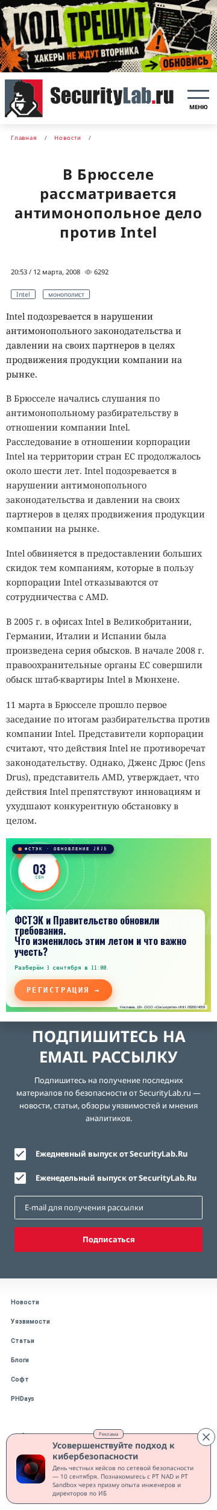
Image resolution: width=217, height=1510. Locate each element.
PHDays (22, 1399)
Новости (25, 1302)
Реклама (108, 1433)
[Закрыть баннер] (206, 1437)
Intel (23, 294)
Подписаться (109, 1239)
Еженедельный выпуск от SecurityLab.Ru (116, 1177)
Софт (20, 1379)
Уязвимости (30, 1321)
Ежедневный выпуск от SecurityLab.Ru (111, 1153)
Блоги (20, 1360)
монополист (66, 294)
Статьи (22, 1341)
